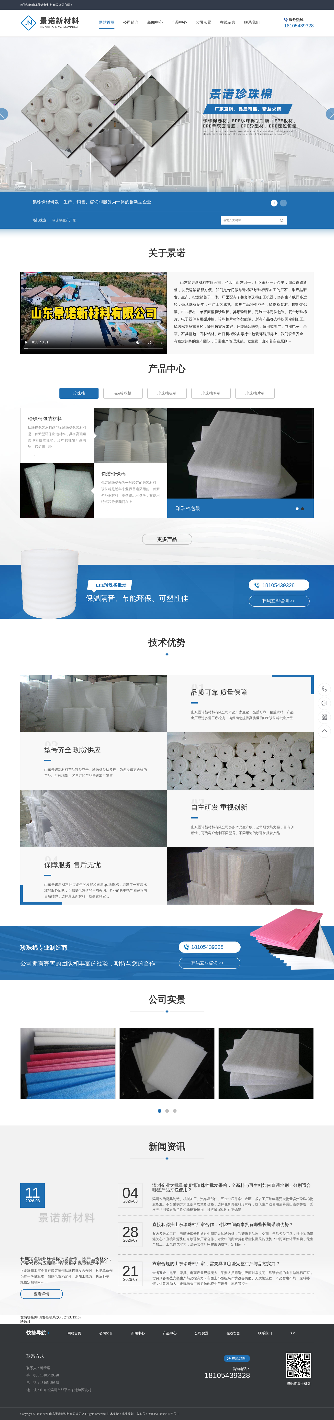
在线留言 (233, 1333)
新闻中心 (138, 1333)
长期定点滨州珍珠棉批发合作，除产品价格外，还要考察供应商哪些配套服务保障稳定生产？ (66, 1261)
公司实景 (201, 1333)
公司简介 (106, 1333)
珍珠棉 (79, 393)
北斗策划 (128, 1414)
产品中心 (170, 1333)
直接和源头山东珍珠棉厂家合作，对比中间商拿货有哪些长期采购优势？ (222, 1224)
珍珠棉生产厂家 (64, 220)
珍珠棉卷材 (211, 393)
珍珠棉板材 (167, 393)
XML (294, 1333)
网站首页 (74, 1333)
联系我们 (265, 1333)
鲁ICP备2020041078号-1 (163, 1414)
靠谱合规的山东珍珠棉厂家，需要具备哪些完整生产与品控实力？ (216, 1263)
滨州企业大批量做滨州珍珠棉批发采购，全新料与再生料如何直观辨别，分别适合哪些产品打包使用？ (231, 1187)
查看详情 (41, 1294)
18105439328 (324, 689)
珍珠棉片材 (255, 393)
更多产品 (167, 539)
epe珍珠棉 (123, 393)
